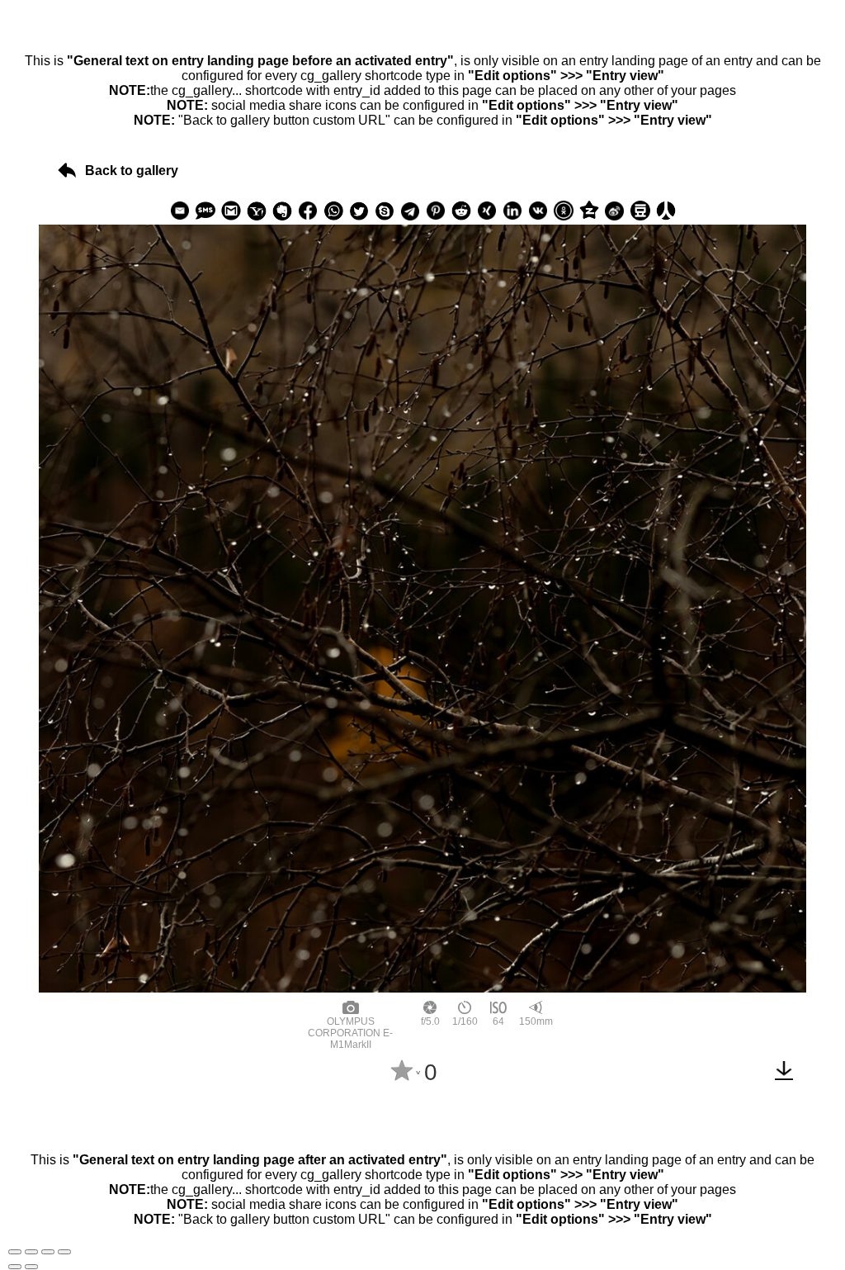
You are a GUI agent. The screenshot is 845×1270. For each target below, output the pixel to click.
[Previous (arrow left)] (14, 1266)
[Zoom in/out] (64, 1251)
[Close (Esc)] (14, 1251)
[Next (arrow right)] (31, 1266)
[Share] (31, 1251)
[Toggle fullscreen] (47, 1251)
